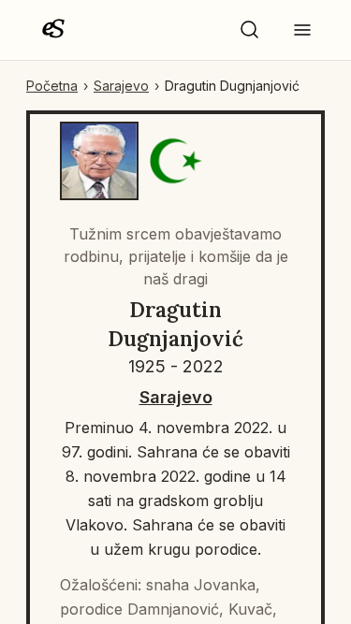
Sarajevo (121, 86)
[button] (250, 30)
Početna (52, 86)
